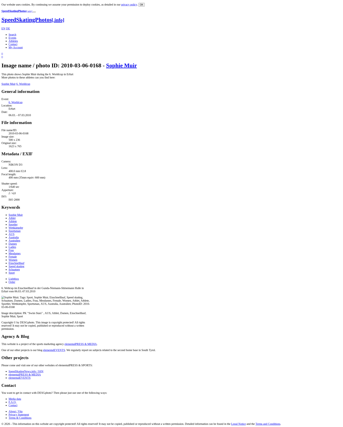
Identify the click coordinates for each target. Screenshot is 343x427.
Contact (13, 44)
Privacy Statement (19, 414)
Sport (12, 272)
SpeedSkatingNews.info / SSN (26, 371)
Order (12, 282)
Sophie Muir (121, 65)
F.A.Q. (12, 402)
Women (13, 259)
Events (12, 37)
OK (141, 4)
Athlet (12, 218)
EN (3, 28)
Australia (14, 237)
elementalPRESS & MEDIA (80, 344)
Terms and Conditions (267, 423)
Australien (14, 240)
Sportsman (15, 230)
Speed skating (16, 266)
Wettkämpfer (16, 227)
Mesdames (15, 253)
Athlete (13, 221)
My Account (16, 47)
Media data (15, 398)
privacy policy (129, 4)
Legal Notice (238, 423)
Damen (13, 243)
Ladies (12, 247)
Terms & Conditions (20, 417)
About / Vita (16, 411)
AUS (11, 234)
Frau (11, 250)
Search (12, 34)
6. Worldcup (23, 83)
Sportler (13, 224)
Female (13, 256)
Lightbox (14, 278)
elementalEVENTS (54, 350)
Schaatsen (14, 269)
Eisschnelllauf (16, 263)
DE (8, 28)
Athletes (13, 41)
